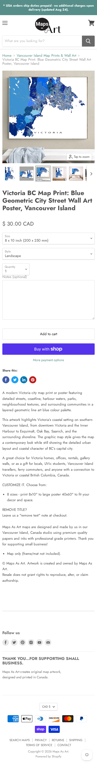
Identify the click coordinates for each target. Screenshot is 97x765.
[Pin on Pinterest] (32, 379)
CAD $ (46, 707)
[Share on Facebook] (5, 379)
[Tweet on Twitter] (14, 379)
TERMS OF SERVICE (39, 745)
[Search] (88, 41)
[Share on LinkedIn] (23, 379)
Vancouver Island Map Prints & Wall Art (46, 56)
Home (7, 56)
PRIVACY (41, 740)
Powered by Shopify (48, 756)
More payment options (48, 360)
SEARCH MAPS (19, 740)
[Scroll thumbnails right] (90, 174)
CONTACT (64, 745)
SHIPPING (75, 740)
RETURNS (58, 740)
